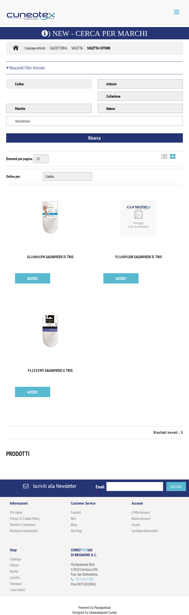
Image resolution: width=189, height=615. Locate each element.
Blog (74, 524)
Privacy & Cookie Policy (25, 518)
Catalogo (15, 559)
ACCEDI (32, 278)
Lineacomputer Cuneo (103, 612)
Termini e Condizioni (22, 524)
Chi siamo (16, 512)
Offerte (14, 565)
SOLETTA (77, 48)
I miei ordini (17, 589)
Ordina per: (13, 176)
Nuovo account (141, 518)
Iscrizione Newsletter (145, 530)
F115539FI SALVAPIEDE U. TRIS (50, 370)
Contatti (76, 512)
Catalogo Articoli (35, 48)
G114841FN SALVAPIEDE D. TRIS (50, 256)
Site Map (76, 530)
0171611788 (84, 579)
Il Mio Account (141, 512)
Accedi (136, 524)
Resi (73, 518)
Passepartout (102, 607)
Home (15, 47)
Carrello (15, 577)
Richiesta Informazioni (24, 530)
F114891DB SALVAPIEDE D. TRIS (138, 256)
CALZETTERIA (58, 48)
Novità (14, 571)
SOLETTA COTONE (98, 48)
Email (100, 489)
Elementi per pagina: (19, 158)
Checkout (16, 583)
